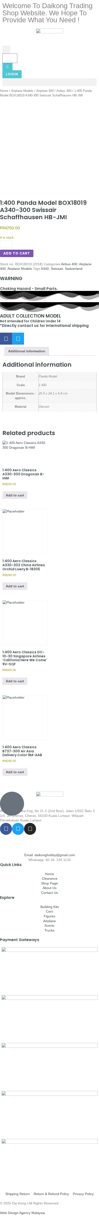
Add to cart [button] (15, 495)
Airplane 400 (45, 91)
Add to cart (16, 253)
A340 (45, 269)
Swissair (57, 269)
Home (4, 91)
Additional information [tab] (26, 351)
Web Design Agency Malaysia (22, 1213)
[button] (6, 49)
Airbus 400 (63, 91)
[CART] (9, 58)
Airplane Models (22, 91)
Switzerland (73, 269)
